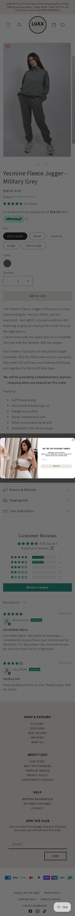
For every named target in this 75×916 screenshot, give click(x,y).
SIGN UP (56, 466)
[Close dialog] (73, 440)
